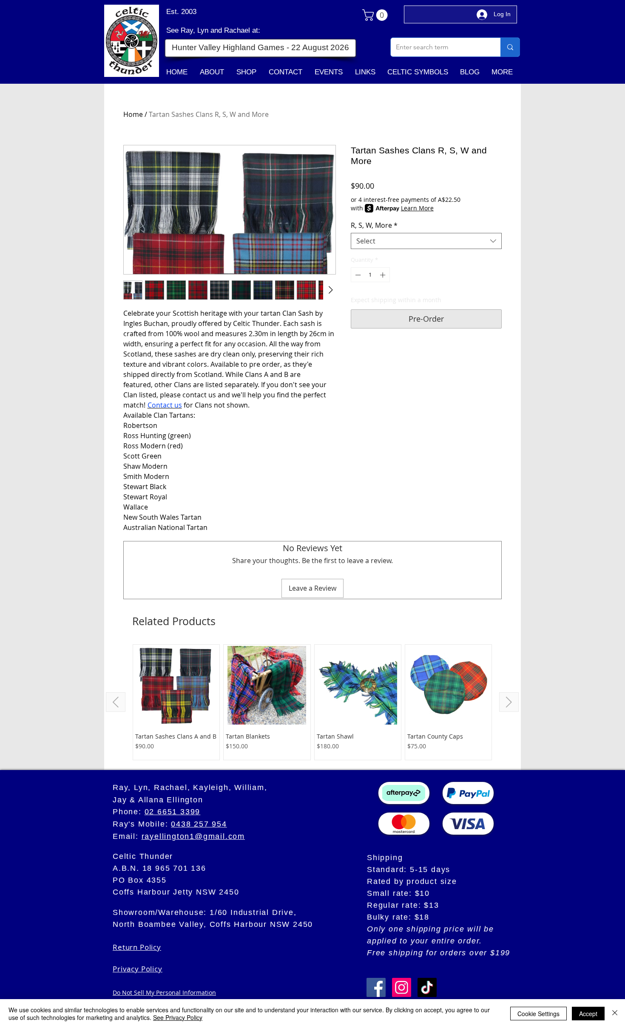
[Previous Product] (115, 702)
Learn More (417, 208)
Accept (588, 1013)
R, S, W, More (374, 225)
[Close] (615, 1013)
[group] (312, 702)
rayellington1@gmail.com (193, 836)
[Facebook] (376, 987)
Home (133, 114)
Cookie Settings (538, 1013)
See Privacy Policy (177, 1017)
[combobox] (426, 241)
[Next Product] (509, 702)
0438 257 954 (199, 824)
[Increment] (383, 275)
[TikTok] (427, 987)
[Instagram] (401, 987)
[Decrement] (357, 275)
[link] (376, 15)
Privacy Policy (137, 969)
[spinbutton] (370, 275)
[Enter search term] (510, 47)
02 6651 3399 (173, 811)
